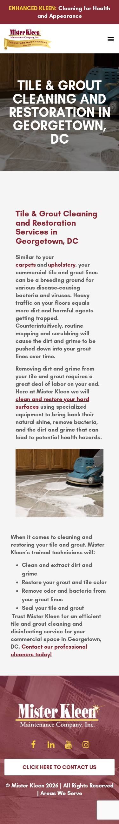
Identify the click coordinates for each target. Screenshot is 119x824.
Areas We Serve (61, 793)
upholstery (62, 264)
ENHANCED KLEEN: (33, 8)
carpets (26, 264)
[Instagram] (86, 744)
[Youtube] (68, 744)
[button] (110, 39)
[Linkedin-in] (51, 744)
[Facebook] (33, 744)
